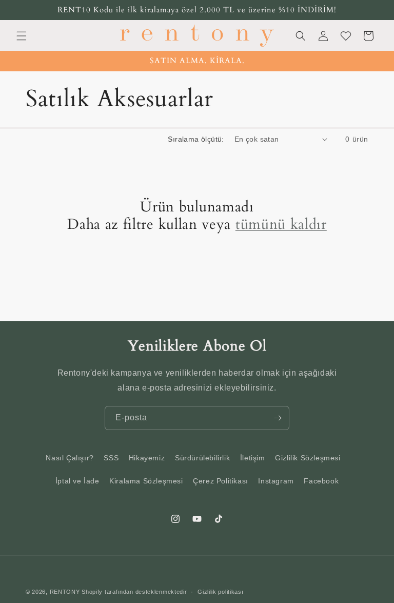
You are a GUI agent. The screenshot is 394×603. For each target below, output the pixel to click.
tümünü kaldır (281, 225)
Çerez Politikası (220, 481)
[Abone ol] (277, 418)
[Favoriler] (345, 36)
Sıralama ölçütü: (196, 139)
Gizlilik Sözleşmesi (307, 458)
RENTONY (65, 592)
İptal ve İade (77, 481)
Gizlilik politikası (220, 592)
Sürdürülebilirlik (202, 458)
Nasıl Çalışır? (69, 458)
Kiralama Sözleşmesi (146, 481)
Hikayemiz (147, 458)
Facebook (321, 481)
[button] (21, 36)
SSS (111, 458)
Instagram (275, 481)
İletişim (252, 458)
